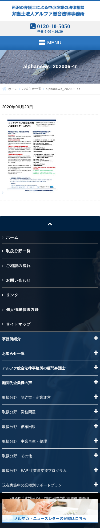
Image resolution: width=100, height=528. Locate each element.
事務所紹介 (11, 339)
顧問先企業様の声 (17, 383)
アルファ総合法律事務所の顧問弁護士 (34, 368)
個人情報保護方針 (22, 309)
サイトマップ (18, 324)
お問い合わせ (18, 280)
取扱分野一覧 (18, 251)
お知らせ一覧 (32, 88)
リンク (12, 295)
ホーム (13, 88)
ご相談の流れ (18, 265)
